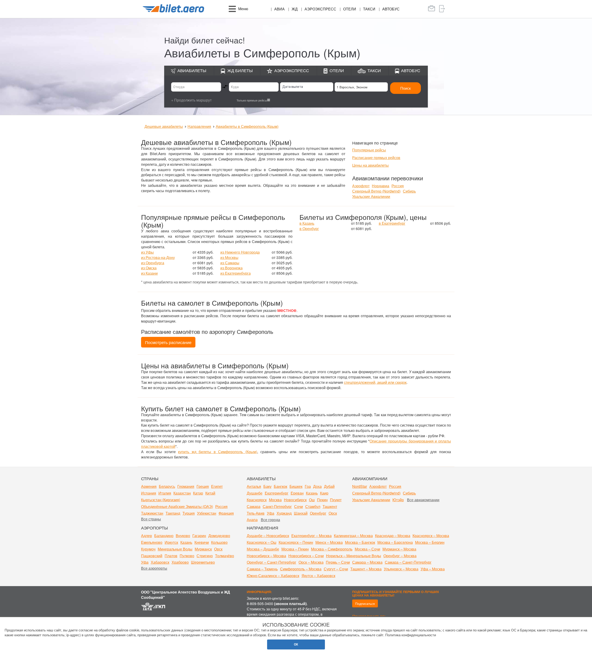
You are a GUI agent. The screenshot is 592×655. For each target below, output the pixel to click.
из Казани (149, 273)
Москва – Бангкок (360, 542)
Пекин (322, 499)
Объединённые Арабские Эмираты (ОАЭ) (177, 506)
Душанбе (254, 493)
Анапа (252, 519)
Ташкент (330, 506)
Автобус (391, 9)
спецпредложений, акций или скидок (375, 382)
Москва (275, 499)
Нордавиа (380, 185)
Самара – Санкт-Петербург (408, 562)
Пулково (187, 555)
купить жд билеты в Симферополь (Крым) (217, 451)
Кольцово (219, 542)
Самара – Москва (367, 562)
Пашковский (151, 555)
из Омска (149, 268)
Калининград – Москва (353, 535)
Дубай (329, 486)
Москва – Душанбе (263, 549)
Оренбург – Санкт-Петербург (271, 562)
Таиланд (173, 513)
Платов (171, 555)
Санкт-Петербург (277, 506)
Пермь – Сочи (338, 562)
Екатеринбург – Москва (311, 535)
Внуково (183, 535)
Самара (253, 506)
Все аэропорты (154, 568)
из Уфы (147, 252)
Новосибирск (295, 499)
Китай (210, 493)
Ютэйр (398, 499)
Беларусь (167, 486)
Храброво (180, 562)
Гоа (308, 486)
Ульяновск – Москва (401, 569)
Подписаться (365, 603)
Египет (217, 486)
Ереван (297, 493)
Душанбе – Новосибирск (268, 535)
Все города (270, 519)
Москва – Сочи (367, 549)
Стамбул (312, 506)
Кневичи (201, 542)
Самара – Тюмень (262, 569)
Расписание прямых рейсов (376, 157)
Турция (188, 513)
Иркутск (171, 542)
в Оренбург (309, 228)
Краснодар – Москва (392, 535)
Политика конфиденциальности (410, 634)
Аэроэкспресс (320, 9)
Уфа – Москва (433, 569)
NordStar (359, 486)
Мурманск (203, 549)
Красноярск (257, 499)
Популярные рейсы (369, 150)
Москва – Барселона (395, 542)
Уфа (270, 513)
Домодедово (219, 535)
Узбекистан (206, 513)
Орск (333, 513)
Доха (317, 486)
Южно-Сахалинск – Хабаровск (273, 575)
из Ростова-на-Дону (158, 257)
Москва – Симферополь (331, 549)
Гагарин (199, 535)
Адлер (146, 535)
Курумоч (148, 549)
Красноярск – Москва (431, 535)
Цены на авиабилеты (370, 165)
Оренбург (318, 513)
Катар (198, 493)
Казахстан (182, 493)
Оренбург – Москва (399, 555)
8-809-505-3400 (260, 603)
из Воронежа (231, 268)
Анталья (254, 486)
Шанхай (301, 513)
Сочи (298, 506)
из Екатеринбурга (235, 273)
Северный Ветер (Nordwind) (376, 191)
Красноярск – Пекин (296, 542)
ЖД (295, 9)
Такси (369, 9)
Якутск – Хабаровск (318, 575)
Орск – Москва (311, 562)
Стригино (205, 555)
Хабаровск (160, 562)
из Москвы (229, 257)
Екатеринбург (276, 493)
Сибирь (409, 191)
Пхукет (336, 499)
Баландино (163, 535)
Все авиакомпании (423, 499)
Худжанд (284, 513)
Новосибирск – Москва (266, 555)
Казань (312, 493)
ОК (296, 644)
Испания (148, 493)
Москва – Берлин (429, 542)
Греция (203, 486)
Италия (164, 493)
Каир (324, 493)
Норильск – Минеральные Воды (353, 555)
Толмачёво (224, 555)
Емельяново (151, 542)
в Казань (306, 223)
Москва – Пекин (295, 549)
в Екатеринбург (392, 223)
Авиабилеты (191, 70)
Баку (267, 486)
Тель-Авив (256, 513)
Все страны (151, 519)
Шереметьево (203, 562)
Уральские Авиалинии (371, 196)
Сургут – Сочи (336, 569)
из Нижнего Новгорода (240, 252)
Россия (398, 185)
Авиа (279, 9)
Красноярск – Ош (261, 542)
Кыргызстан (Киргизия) (160, 499)
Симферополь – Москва (300, 569)
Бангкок (280, 486)
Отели (349, 9)
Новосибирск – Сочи (306, 555)
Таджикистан (152, 513)
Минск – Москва (329, 542)
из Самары (229, 262)
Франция (226, 513)
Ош (312, 499)
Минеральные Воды (175, 549)
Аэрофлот (361, 185)
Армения (149, 486)
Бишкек (296, 486)
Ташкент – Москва (366, 569)
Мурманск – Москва (399, 549)
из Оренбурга (152, 262)
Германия (185, 486)
